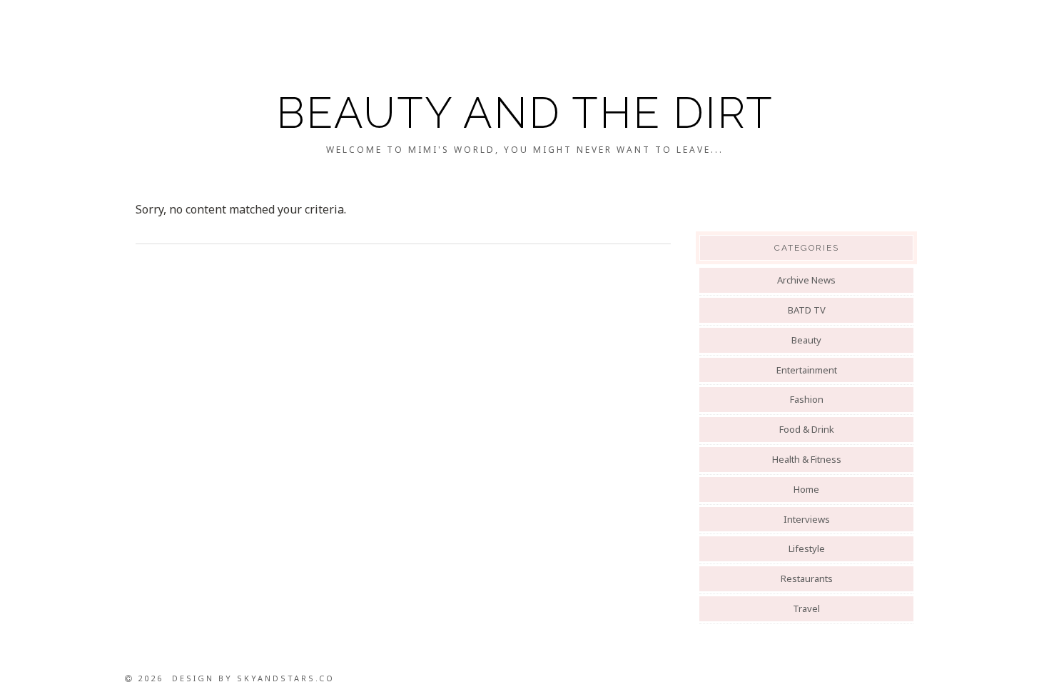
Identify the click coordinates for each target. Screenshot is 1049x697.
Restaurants (807, 578)
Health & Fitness (806, 459)
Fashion (807, 399)
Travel (806, 608)
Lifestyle (807, 548)
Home (806, 489)
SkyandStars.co (286, 678)
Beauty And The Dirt (525, 113)
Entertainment (806, 369)
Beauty (806, 340)
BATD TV (807, 310)
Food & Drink (806, 429)
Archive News (806, 280)
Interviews (807, 519)
